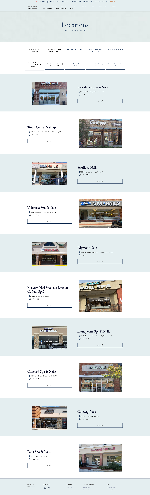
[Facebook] (45, 488)
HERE (112, 1)
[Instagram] (49, 488)
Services (84, 6)
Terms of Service (61, 8)
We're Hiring (53, 6)
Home (44, 6)
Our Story (74, 6)
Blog (71, 8)
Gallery (93, 6)
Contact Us (102, 6)
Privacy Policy (47, 8)
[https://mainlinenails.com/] (33, 7)
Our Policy (113, 6)
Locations (64, 6)
